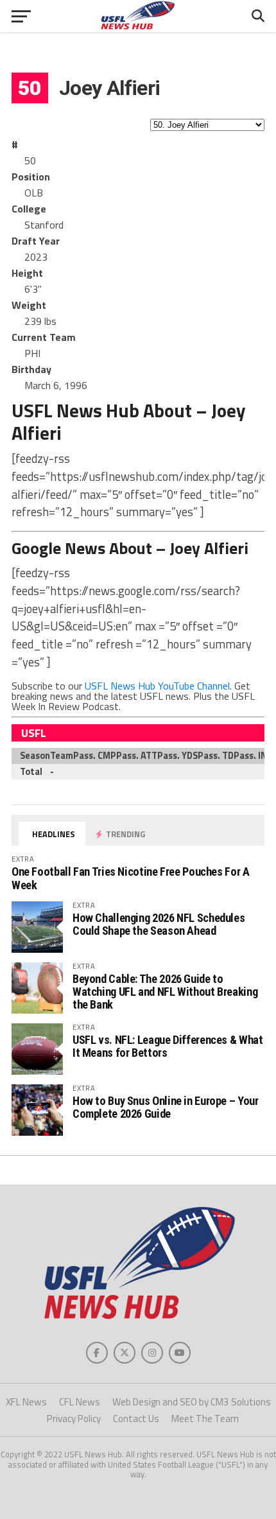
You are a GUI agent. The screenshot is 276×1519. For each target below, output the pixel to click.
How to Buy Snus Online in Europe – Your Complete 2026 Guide (166, 1107)
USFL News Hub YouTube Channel (157, 685)
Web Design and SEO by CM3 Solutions (191, 1401)
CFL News (79, 1401)
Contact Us (136, 1418)
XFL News (26, 1401)
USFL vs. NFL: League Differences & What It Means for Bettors (168, 1046)
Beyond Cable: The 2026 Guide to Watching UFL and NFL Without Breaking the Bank (165, 991)
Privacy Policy (74, 1418)
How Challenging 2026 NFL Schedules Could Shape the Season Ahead (159, 924)
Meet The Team (205, 1418)
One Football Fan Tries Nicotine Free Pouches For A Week (131, 878)
